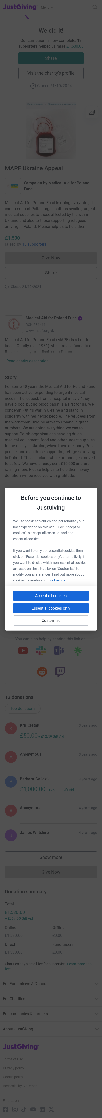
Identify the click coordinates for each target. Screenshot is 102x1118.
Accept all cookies (51, 595)
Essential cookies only (51, 608)
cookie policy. (59, 580)
